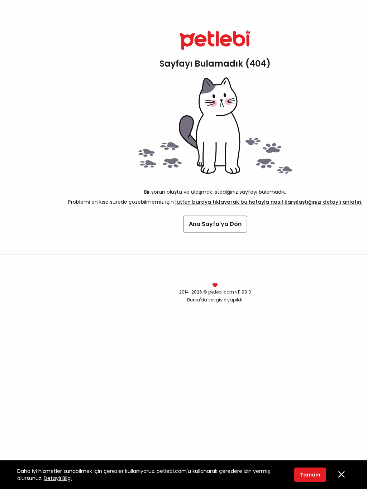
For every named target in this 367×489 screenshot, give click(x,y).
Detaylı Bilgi (58, 478)
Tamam (310, 474)
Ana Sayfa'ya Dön (215, 224)
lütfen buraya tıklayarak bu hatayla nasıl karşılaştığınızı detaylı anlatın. (268, 201)
